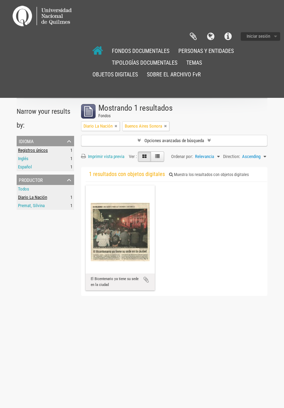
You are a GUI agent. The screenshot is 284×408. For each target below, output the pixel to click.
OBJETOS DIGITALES (115, 74)
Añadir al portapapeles (146, 279)
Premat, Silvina (31, 205)
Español (25, 166)
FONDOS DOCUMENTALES (140, 51)
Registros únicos (33, 150)
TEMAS (194, 62)
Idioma (210, 36)
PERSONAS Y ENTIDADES (206, 51)
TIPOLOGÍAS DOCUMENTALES (144, 62)
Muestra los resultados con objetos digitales (211, 174)
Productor (31, 179)
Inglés (23, 158)
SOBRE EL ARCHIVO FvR (174, 74)
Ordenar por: (182, 156)
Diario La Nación (32, 197)
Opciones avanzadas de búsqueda (174, 140)
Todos (23, 189)
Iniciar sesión (258, 36)
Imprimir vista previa (105, 156)
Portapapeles (193, 36)
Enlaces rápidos (228, 36)
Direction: (231, 156)
